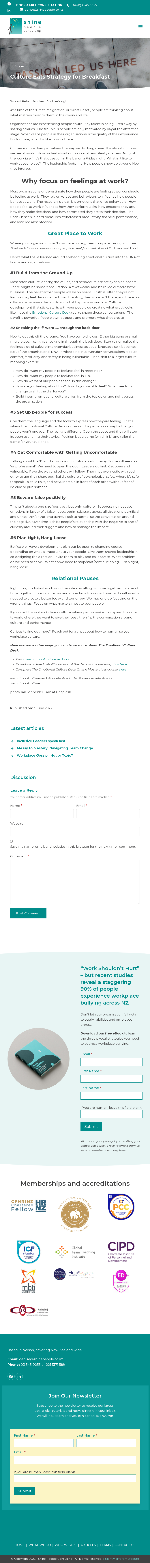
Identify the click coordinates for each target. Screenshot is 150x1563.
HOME (20, 1545)
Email (81, 805)
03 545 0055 (31, 1364)
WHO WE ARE (66, 1545)
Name (16, 805)
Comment (19, 856)
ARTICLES (88, 1545)
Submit (91, 1126)
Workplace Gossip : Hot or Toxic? (45, 755)
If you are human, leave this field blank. (111, 1107)
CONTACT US (125, 1545)
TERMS (105, 1545)
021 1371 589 (55, 1364)
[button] (140, 26)
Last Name (90, 1088)
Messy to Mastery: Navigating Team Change (55, 748)
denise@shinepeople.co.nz (44, 9)
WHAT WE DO (40, 1545)
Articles (19, 66)
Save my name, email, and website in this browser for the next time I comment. (73, 846)
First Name (91, 1071)
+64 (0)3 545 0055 (84, 5)
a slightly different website (121, 1558)
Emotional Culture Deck (51, 312)
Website (16, 823)
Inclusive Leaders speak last (41, 741)
